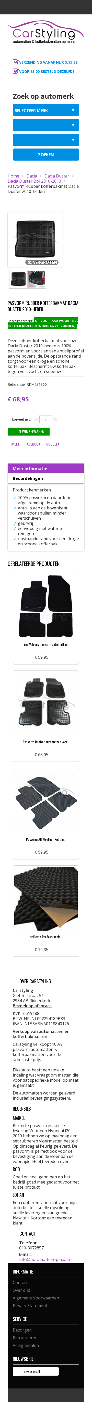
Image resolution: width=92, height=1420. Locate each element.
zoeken (46, 154)
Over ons (21, 1290)
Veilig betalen (26, 1345)
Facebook (33, 444)
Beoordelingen (28, 478)
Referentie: (27, 384)
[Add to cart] (54, 657)
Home (13, 176)
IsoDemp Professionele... (46, 936)
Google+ (52, 444)
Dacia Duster (56, 176)
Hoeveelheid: (20, 419)
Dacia (32, 176)
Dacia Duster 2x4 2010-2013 (34, 181)
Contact (20, 1282)
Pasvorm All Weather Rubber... (46, 839)
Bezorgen (22, 1330)
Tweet (14, 444)
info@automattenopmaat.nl (45, 1259)
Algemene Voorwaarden (36, 1298)
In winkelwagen (31, 431)
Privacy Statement (30, 1305)
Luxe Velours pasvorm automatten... (46, 644)
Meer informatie (30, 468)
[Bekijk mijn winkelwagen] (79, 55)
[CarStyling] (46, 31)
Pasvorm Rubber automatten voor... (46, 741)
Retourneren (25, 1337)
